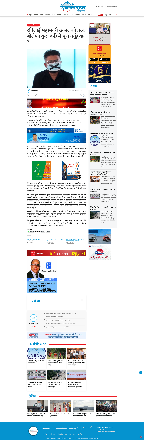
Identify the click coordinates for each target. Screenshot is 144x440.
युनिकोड (110, 14)
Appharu (96, 438)
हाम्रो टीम (46, 434)
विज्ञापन (74, 434)
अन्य (89, 14)
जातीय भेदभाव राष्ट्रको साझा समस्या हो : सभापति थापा (55, 240)
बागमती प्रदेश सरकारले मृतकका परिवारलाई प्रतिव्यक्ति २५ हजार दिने (75, 384)
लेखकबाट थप (33, 326)
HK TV (84, 14)
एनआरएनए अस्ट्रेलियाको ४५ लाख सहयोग (54, 316)
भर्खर (93, 85)
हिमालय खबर (35, 91)
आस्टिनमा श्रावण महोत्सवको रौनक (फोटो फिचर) (59, 414)
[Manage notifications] (141, 437)
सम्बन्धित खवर (37, 344)
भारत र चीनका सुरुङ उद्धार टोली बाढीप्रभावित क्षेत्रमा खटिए (58, 320)
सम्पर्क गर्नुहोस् (68, 434)
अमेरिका (47, 14)
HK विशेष (77, 14)
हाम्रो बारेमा (52, 434)
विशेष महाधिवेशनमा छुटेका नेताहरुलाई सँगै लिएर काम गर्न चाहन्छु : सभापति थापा (75, 240)
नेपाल (53, 14)
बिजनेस (66, 14)
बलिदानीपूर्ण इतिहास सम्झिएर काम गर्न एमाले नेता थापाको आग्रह (36, 414)
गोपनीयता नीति (60, 434)
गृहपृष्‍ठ (30, 14)
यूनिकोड (80, 434)
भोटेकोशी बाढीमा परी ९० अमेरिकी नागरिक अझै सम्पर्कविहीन (55, 384)
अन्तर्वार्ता (59, 14)
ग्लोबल (71, 14)
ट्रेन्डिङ (32, 396)
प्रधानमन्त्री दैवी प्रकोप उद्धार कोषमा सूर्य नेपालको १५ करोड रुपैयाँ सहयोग (60, 323)
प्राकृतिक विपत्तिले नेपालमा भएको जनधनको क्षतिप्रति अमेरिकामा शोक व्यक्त (61, 313)
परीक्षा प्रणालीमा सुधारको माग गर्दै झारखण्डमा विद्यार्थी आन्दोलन (105, 414)
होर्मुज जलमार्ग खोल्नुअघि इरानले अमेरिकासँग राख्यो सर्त (82, 414)
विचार (41, 14)
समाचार (36, 14)
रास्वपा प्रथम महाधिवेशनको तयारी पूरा (33, 239)
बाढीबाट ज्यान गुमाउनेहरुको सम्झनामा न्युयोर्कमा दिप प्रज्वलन (100, 113)
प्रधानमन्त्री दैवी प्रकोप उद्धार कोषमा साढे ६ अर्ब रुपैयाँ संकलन (58, 327)
